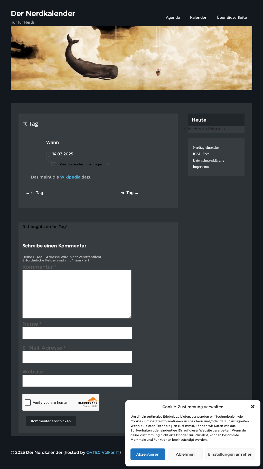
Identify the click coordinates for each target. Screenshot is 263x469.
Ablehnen (185, 454)
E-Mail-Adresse (44, 348)
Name (32, 324)
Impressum (201, 167)
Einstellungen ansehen (230, 454)
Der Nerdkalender (43, 13)
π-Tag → (130, 192)
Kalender (198, 17)
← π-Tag (34, 192)
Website (32, 372)
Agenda (173, 17)
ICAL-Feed (201, 154)
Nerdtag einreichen (206, 147)
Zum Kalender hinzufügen (81, 164)
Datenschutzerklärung (208, 160)
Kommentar (39, 267)
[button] (252, 406)
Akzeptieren (147, 454)
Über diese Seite (232, 17)
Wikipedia (70, 177)
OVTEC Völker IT (102, 452)
